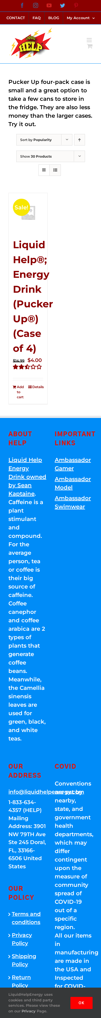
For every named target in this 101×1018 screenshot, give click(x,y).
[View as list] (55, 170)
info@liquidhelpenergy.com (27, 792)
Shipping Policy (24, 960)
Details (37, 387)
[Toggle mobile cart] (90, 46)
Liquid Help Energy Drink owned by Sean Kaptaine (27, 477)
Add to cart (20, 392)
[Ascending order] (79, 140)
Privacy (29, 1011)
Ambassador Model (73, 483)
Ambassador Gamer (73, 464)
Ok (81, 1003)
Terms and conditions (26, 918)
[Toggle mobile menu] (90, 40)
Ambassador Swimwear (73, 502)
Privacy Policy (22, 939)
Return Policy (21, 981)
